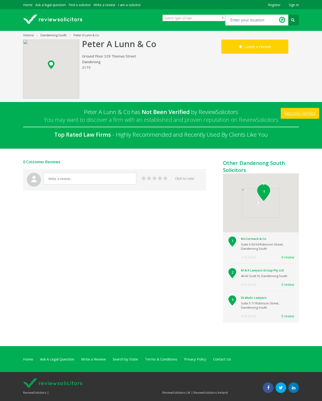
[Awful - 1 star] (143, 178)
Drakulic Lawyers (254, 297)
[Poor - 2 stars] (149, 178)
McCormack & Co (253, 239)
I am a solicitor (129, 5)
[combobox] (193, 18)
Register (274, 5)
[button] (51, 64)
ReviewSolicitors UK (176, 392)
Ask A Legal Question (57, 359)
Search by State (125, 359)
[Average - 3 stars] (154, 178)
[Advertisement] (109, 220)
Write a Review (93, 359)
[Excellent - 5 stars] (165, 178)
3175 (86, 67)
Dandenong (91, 61)
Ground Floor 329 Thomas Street (109, 56)
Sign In (294, 5)
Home (28, 5)
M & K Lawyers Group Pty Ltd (262, 270)
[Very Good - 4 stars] (160, 178)
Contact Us (222, 359)
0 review (287, 257)
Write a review (104, 5)
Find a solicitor (80, 5)
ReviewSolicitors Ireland (211, 392)
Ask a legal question (50, 5)
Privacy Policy (195, 359)
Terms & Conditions (161, 359)
